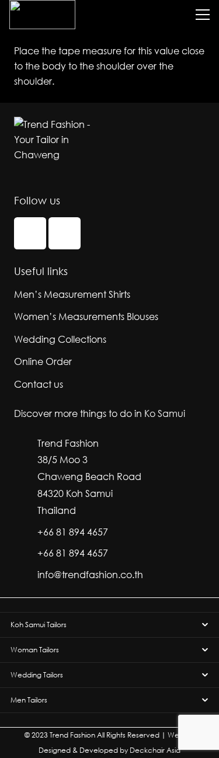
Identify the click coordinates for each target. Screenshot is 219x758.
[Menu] (202, 14)
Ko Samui (164, 413)
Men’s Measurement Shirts (72, 294)
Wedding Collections (60, 339)
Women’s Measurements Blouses (86, 316)
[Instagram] (64, 233)
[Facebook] (30, 233)
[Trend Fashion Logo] (42, 14)
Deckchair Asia (155, 750)
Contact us (38, 384)
